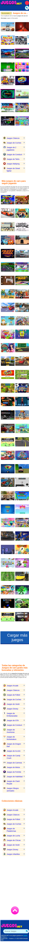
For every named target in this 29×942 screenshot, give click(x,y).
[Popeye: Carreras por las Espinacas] (22, 214)
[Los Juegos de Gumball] (8, 241)
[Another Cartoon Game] (8, 564)
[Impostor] (8, 604)
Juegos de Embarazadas (12, 714)
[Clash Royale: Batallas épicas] (22, 376)
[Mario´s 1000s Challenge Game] (22, 497)
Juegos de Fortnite (14, 772)
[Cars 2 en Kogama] (22, 28)
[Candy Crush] (22, 68)
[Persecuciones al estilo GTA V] (8, 537)
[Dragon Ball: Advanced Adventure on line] (8, 109)
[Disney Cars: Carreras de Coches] (8, 28)
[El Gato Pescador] (8, 322)
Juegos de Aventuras (11, 731)
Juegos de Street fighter (13, 169)
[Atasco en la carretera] (22, 282)
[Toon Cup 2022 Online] (22, 268)
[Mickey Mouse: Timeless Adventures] (8, 255)
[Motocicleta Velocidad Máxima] (8, 497)
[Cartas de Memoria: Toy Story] (22, 416)
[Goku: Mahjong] (8, 403)
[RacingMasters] (8, 41)
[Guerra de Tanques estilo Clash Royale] (8, 510)
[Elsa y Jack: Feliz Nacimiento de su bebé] (8, 335)
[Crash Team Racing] (8, 82)
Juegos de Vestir (13, 704)
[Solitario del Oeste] (8, 282)
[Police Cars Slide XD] (22, 41)
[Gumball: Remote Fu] (22, 551)
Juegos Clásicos (13, 138)
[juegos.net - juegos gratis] (12, 925)
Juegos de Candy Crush (13, 757)
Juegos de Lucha (13, 836)
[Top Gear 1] (8, 268)
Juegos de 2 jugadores (11, 148)
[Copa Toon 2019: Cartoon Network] (22, 109)
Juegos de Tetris (13, 159)
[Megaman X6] (8, 122)
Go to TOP (15, 910)
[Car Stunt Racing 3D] (8, 308)
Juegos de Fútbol (13, 695)
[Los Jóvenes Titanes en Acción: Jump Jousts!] (22, 564)
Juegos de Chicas (14, 840)
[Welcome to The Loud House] (8, 228)
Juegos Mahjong (13, 164)
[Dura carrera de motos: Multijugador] (22, 443)
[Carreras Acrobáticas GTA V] (22, 470)
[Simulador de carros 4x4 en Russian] (22, 241)
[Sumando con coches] (22, 349)
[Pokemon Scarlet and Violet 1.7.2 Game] (22, 95)
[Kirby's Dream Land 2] (22, 228)
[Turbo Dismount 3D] (22, 483)
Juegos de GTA (13, 720)
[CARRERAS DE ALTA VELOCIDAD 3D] (8, 214)
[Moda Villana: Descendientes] (22, 403)
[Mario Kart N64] (8, 201)
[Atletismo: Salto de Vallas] (22, 295)
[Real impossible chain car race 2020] (8, 483)
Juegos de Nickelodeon (11, 738)
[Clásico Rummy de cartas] (8, 68)
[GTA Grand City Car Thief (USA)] (22, 578)
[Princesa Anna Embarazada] (8, 524)
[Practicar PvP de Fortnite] (22, 537)
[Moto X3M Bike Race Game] (8, 295)
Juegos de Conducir (14, 154)
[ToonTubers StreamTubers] (8, 551)
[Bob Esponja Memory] (22, 335)
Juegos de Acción (13, 751)
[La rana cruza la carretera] (8, 389)
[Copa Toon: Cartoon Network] (8, 578)
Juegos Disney (12, 709)
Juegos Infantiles (13, 854)
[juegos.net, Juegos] (11, 2)
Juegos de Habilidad (15, 777)
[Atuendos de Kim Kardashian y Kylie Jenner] (22, 308)
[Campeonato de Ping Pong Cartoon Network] (22, 389)
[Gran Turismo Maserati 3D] (8, 55)
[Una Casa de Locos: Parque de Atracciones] (22, 322)
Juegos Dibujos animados (13, 789)
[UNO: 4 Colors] (8, 470)
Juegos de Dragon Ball (14, 745)
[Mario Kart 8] (8, 618)
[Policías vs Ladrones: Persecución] (8, 416)
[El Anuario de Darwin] (22, 122)
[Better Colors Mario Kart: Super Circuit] (8, 456)
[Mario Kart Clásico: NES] (8, 443)
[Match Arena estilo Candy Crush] (22, 510)
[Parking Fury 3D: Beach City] (22, 362)
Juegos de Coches (14, 143)
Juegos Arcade (12, 686)
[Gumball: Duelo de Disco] (8, 591)
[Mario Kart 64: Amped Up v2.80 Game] (22, 201)
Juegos (25, 935)
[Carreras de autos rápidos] (8, 430)
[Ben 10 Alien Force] (22, 604)
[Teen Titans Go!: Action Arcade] (22, 456)
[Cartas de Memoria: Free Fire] (22, 618)
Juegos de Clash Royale (13, 782)
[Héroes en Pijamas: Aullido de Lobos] (22, 591)
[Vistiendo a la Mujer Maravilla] (8, 349)
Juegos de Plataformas (11, 830)
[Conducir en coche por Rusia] (22, 255)
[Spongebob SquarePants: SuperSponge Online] (22, 430)
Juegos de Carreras (14, 763)
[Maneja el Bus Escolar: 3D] (8, 362)
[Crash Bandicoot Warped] (22, 82)
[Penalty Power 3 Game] (22, 524)
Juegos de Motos (13, 767)
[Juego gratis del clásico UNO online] (8, 376)
